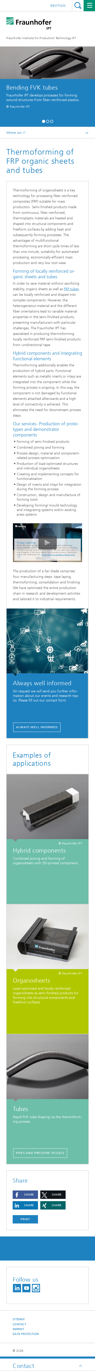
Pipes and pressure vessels (40, 1153)
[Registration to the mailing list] (47, 642)
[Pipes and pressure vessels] (47, 1068)
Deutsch (58, 5)
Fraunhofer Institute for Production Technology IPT (41, 38)
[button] (44, 121)
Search (78, 5)
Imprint (18, 1329)
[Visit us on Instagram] (36, 1288)
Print (25, 1219)
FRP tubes (71, 289)
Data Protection (26, 1334)
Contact (19, 1324)
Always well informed (37, 727)
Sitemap (19, 1319)
